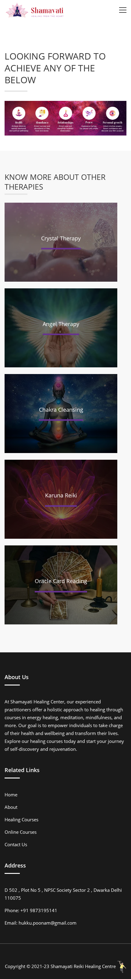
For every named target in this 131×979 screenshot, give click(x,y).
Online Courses (21, 832)
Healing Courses (21, 819)
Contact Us (16, 844)
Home (11, 795)
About (11, 807)
